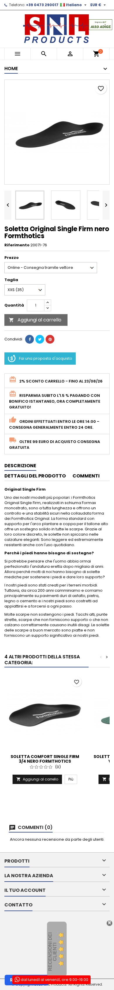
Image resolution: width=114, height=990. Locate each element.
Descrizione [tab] (20, 465)
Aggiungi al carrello (35, 319)
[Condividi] (29, 339)
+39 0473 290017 (42, 4)
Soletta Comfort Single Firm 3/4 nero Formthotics (45, 759)
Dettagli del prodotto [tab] (35, 475)
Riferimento (17, 245)
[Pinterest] (50, 339)
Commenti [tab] (86, 475)
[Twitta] (39, 339)
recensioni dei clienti (52, 951)
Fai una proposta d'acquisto (45, 358)
